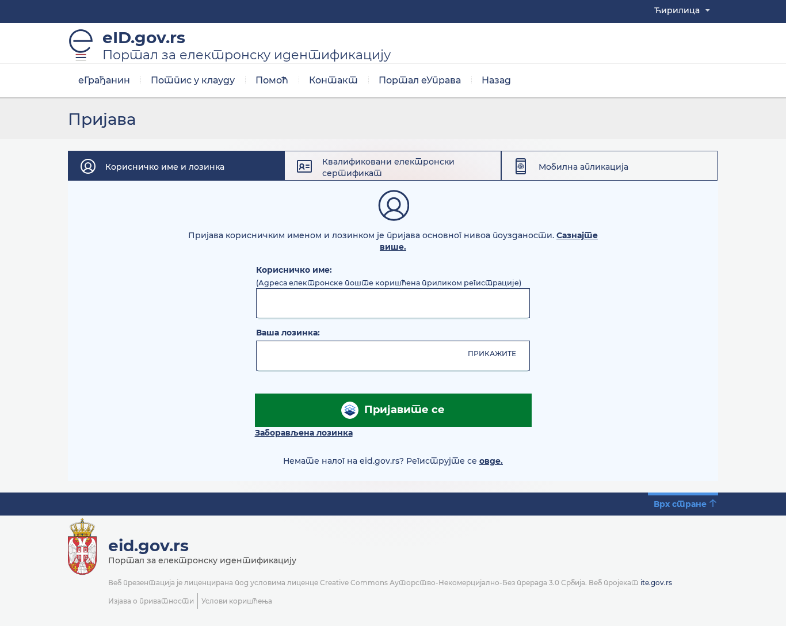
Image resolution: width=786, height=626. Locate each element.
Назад (496, 80)
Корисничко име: (294, 270)
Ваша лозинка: (288, 332)
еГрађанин (104, 80)
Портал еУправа (420, 80)
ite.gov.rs (656, 582)
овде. (491, 461)
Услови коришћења (236, 601)
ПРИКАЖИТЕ (492, 353)
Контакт (333, 80)
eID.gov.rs (246, 45)
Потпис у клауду (193, 80)
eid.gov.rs (148, 545)
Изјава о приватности (151, 601)
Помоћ (271, 80)
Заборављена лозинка (304, 432)
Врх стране (680, 504)
